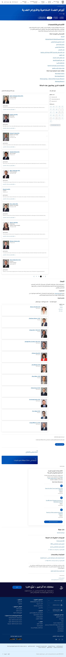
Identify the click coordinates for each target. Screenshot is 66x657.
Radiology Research (59, 81)
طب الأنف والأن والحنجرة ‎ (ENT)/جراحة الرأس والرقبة (52, 52)
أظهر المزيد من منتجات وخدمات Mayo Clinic (55, 560)
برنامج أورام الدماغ (60, 44)
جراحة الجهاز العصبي (59, 47)
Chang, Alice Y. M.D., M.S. (34, 330)
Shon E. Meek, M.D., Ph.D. (15, 260)
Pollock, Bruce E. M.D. (35, 388)
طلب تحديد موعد (59, 444)
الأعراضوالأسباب (61, 18)
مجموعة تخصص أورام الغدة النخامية (56, 65)
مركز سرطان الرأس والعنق (58, 68)
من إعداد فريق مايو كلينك (59, 436)
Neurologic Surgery (59, 73)
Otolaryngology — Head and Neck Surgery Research (52, 79)
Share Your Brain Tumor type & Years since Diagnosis (54, 489)
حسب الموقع (52, 94)
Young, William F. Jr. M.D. (34, 422)
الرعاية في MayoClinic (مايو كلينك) (42, 18)
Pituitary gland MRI (60, 541)
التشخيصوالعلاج (56, 18)
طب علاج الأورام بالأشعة (58, 60)
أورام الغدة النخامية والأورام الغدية (43, 10)
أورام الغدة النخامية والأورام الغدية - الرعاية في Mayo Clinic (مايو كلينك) (50, 439)
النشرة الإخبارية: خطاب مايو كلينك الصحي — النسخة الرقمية (52, 557)
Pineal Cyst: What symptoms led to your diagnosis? (54, 513)
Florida (61, 307)
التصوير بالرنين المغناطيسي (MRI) (57, 544)
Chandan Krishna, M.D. (15, 152)
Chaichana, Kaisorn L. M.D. (34, 318)
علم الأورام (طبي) (60, 63)
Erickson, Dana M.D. (36, 353)
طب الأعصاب (61, 50)
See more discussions (53, 521)
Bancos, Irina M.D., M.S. (35, 307)
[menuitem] (61, 17)
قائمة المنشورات (58, 293)
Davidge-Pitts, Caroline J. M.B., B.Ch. (32, 341)
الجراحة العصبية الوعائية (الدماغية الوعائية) (54, 39)
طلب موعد (61, 13)
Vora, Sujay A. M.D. (36, 411)
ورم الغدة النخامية (60, 532)
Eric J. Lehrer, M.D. (14, 204)
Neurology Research (59, 76)
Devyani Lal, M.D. (6, 189)
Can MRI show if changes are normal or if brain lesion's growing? (54, 501)
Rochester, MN (54, 97)
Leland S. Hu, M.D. (14, 114)
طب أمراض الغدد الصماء (58, 57)
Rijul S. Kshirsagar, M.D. (15, 170)
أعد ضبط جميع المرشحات (55, 125)
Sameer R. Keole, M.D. (14, 133)
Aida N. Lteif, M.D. (14, 222)
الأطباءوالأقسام (49, 18)
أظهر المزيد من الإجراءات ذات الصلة (57, 549)
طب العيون (61, 55)
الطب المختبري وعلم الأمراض (57, 42)
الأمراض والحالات (60, 6)
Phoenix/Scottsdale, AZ (56, 99)
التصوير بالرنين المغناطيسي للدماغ (57, 546)
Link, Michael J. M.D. (36, 364)
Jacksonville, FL (54, 101)
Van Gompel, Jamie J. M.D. (34, 399)
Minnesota (60, 309)
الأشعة (62, 36)
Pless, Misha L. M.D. (36, 376)
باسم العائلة (52, 104)
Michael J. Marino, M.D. (15, 241)
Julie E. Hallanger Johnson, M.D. (16, 96)
